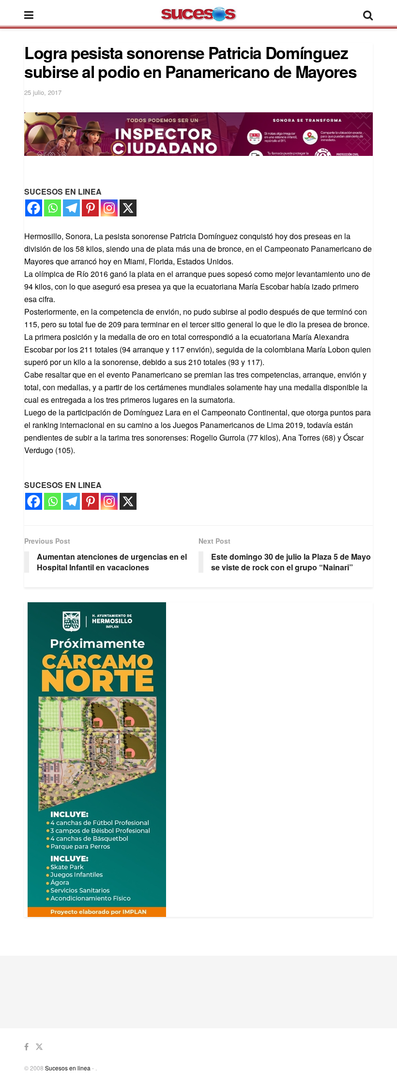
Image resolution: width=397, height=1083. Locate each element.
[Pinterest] (90, 207)
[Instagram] (109, 207)
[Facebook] (33, 207)
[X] (128, 207)
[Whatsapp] (52, 207)
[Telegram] (71, 207)
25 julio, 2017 (42, 92)
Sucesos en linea (68, 1068)
